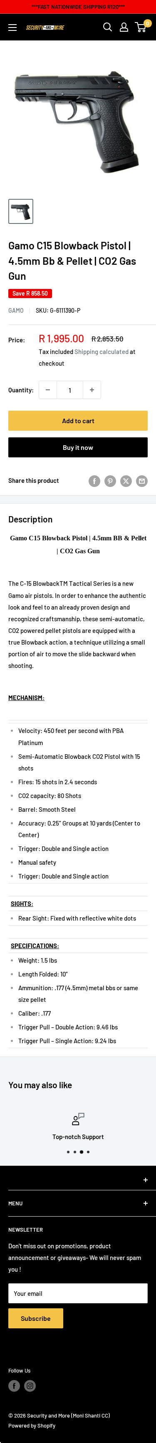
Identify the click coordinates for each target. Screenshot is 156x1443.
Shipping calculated (101, 351)
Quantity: (21, 390)
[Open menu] (12, 27)
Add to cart (78, 420)
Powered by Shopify (31, 1425)
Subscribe (36, 1318)
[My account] (124, 27)
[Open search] (107, 27)
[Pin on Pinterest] (110, 480)
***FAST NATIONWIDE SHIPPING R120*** (78, 6)
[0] (141, 27)
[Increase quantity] (92, 390)
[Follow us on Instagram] (30, 1386)
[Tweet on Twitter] (126, 480)
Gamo (16, 310)
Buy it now (78, 447)
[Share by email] (142, 480)
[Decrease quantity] (48, 390)
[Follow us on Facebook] (14, 1386)
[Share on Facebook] (94, 480)
